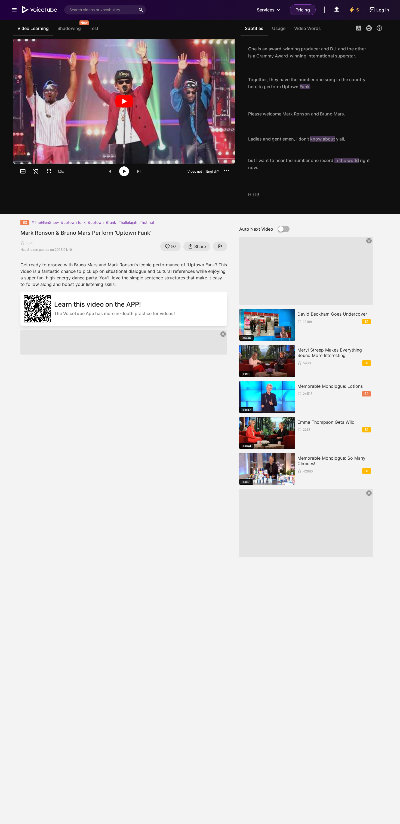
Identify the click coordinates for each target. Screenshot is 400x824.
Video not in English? (203, 171)
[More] (226, 170)
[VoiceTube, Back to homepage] (40, 9)
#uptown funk (73, 222)
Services (266, 10)
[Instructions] (379, 28)
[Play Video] (124, 101)
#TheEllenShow (45, 222)
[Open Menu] (14, 10)
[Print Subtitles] (369, 28)
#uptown (96, 222)
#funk (111, 222)
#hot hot (146, 222)
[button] (358, 28)
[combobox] (100, 9)
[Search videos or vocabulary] (141, 10)
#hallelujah (127, 222)
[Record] (376, 52)
